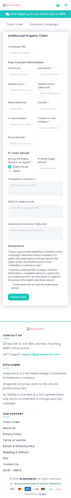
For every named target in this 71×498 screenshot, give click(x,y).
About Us (9, 428)
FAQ (5, 458)
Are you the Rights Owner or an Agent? (20, 160)
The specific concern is (22, 179)
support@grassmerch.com (41, 354)
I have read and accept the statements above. (34, 286)
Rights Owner (20, 166)
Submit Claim (18, 297)
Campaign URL (17, 46)
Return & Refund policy (18, 446)
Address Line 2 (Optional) (46, 85)
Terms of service (14, 440)
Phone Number (17, 137)
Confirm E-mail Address (47, 120)
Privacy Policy (12, 434)
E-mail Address (18, 118)
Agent (16, 170)
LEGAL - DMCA (12, 470)
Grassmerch (28, 479)
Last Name (45, 68)
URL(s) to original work (21, 201)
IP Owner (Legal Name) (46, 160)
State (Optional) (17, 102)
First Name (15, 68)
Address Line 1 (17, 84)
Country (43, 102)
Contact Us (11, 464)
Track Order (11, 422)
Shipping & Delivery (16, 452)
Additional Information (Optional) (27, 224)
